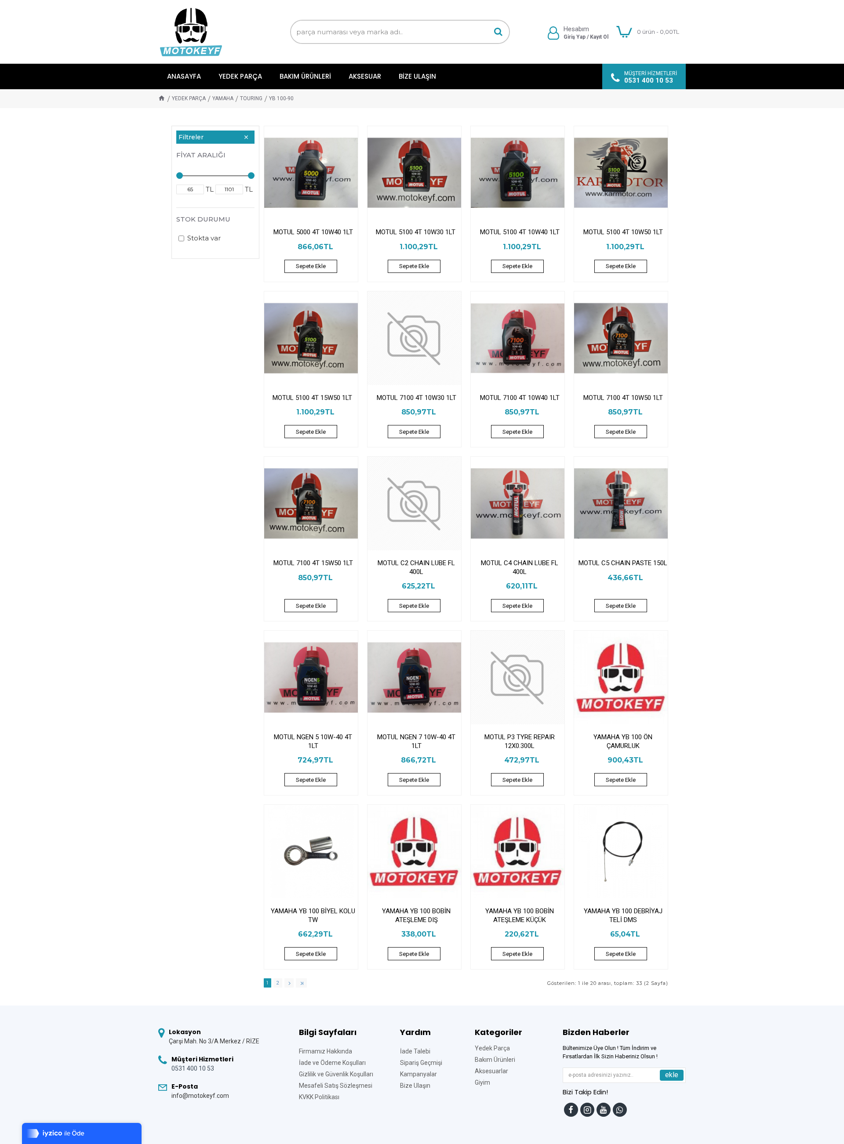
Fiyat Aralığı (201, 155)
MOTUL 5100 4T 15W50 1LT (313, 398)
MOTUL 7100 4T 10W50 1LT (623, 398)
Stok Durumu (203, 219)
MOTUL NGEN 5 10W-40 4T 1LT (313, 741)
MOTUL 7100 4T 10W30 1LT (416, 398)
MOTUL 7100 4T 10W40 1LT (520, 398)
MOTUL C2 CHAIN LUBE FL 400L (416, 567)
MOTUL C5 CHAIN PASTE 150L (622, 563)
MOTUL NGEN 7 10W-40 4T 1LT (416, 741)
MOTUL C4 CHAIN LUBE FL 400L (519, 567)
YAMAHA (222, 98)
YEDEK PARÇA (189, 98)
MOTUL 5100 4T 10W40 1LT (520, 232)
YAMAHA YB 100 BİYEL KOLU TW (313, 915)
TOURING (251, 98)
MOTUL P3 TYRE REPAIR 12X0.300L (519, 741)
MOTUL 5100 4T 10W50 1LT (623, 232)
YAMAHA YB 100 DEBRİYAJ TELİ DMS (623, 915)
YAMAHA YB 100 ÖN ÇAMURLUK (622, 741)
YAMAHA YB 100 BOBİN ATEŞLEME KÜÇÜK (519, 915)
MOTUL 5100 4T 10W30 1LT (416, 232)
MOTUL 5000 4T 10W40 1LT (313, 232)
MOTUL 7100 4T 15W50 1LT (313, 563)
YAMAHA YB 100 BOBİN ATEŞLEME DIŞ (416, 915)
